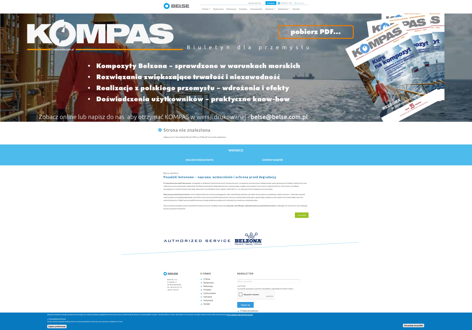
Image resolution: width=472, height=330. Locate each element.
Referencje (231, 9)
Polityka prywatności (249, 311)
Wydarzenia (218, 9)
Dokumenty (283, 9)
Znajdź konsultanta (199, 159)
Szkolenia (269, 9)
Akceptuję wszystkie (413, 325)
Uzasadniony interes (57, 319)
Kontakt (296, 9)
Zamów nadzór (272, 159)
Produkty (243, 9)
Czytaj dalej (303, 216)
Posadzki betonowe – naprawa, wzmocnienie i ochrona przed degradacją (219, 177)
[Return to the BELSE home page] (177, 8)
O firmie (205, 9)
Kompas (271, 3)
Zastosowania (256, 9)
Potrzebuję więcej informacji (240, 315)
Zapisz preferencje (57, 326)
